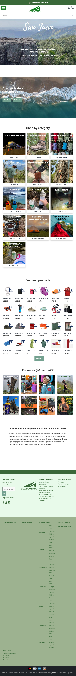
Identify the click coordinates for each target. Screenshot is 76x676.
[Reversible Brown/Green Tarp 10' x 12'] (68, 325)
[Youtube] (6, 502)
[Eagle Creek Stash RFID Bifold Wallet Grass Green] (56, 325)
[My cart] (73, 9)
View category (14, 142)
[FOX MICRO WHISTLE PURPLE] (44, 290)
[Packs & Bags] (62, 144)
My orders (6, 656)
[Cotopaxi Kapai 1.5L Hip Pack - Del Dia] (44, 308)
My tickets (6, 658)
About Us (7, 100)
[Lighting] (62, 198)
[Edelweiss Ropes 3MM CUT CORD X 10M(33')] (32, 342)
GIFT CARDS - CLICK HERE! (40, 3)
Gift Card (17, 100)
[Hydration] (38, 198)
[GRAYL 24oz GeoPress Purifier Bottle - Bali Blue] (20, 308)
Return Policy (62, 486)
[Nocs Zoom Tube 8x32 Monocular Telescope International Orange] (56, 290)
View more (39, 358)
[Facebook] (3, 502)
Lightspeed (70, 673)
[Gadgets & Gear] (14, 198)
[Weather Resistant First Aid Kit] (68, 290)
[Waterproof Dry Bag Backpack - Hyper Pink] (32, 290)
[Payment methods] (38, 668)
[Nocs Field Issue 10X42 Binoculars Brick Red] (8, 308)
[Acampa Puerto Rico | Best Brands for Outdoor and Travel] (35, 9)
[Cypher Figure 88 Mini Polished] (8, 290)
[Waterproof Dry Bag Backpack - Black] (20, 290)
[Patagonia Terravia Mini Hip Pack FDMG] (56, 342)
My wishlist (6, 660)
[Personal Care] (14, 253)
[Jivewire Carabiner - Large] (56, 308)
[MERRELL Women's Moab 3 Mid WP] (32, 308)
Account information (9, 653)
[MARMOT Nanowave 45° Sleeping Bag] (68, 342)
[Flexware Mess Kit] (44, 325)
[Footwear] (38, 144)
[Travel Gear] (14, 144)
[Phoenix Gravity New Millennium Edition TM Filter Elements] (68, 308)
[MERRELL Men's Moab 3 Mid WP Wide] (8, 325)
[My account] (69, 9)
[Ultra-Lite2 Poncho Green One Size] (44, 342)
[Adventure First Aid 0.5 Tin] (32, 325)
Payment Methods (63, 484)
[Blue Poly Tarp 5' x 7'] (8, 342)
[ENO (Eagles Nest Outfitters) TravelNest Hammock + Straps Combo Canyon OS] (20, 342)
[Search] (73, 14)
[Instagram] (9, 502)
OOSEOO (55, 673)
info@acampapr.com (45, 494)
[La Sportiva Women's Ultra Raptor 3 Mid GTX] (20, 325)
